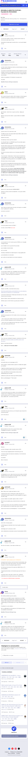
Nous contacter (11, 753)
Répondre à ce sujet (14, 24)
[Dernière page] (26, 29)
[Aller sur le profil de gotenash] (2, 356)
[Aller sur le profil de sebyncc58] (2, 268)
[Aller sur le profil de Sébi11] (25, 716)
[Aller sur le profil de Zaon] (2, 92)
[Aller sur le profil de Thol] (2, 35)
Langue (6, 751)
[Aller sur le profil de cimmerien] (2, 61)
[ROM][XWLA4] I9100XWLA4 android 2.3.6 (10, 694)
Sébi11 (4, 688)
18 (19, 677)
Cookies (18, 753)
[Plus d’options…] (25, 35)
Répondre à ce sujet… (9, 655)
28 (15, 718)
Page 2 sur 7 (14, 29)
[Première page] (2, 29)
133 (18, 707)
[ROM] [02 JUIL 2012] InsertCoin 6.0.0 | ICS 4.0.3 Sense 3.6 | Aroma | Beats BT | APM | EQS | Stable (12, 706)
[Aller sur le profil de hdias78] (25, 695)
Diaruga (5, 678)
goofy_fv (5, 709)
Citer (5, 48)
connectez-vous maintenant (20, 648)
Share (7, 662)
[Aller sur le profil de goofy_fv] (25, 705)
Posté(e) (9, 35)
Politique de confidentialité (16, 751)
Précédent (6, 29)
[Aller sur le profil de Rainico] (25, 686)
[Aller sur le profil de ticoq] (2, 592)
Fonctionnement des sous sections (10, 736)
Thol (4, 17)
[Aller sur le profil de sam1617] (2, 443)
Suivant (23, 29)
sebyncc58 (5, 698)
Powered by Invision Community (14, 755)
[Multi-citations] (2, 48)
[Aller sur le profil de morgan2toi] (25, 676)
